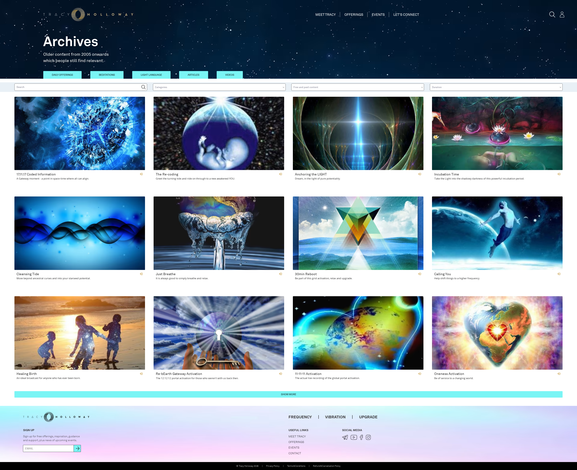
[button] (552, 14)
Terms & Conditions (296, 466)
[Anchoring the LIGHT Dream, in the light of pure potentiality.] (358, 169)
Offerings (353, 14)
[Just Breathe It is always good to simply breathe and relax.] (219, 268)
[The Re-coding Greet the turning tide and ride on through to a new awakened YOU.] (219, 169)
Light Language (151, 74)
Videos (229, 74)
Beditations (107, 74)
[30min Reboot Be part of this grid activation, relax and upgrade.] (358, 268)
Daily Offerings (62, 74)
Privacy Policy (272, 466)
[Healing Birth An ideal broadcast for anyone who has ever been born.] (79, 368)
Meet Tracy (325, 14)
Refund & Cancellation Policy (326, 466)
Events (378, 14)
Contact (294, 453)
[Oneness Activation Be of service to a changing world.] (497, 368)
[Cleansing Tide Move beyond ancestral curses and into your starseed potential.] (79, 268)
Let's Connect (406, 14)
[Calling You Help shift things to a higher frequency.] (497, 268)
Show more (288, 394)
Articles (193, 74)
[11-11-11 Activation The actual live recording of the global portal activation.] (358, 368)
